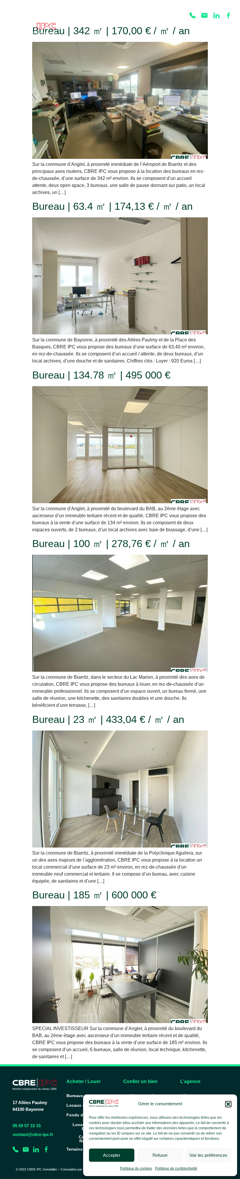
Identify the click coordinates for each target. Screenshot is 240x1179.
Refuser (160, 1155)
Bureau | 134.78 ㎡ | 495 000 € (101, 375)
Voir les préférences (208, 1155)
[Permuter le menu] (224, 27)
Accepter (111, 1155)
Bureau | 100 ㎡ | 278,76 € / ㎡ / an (111, 543)
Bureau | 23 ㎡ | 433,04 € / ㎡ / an (108, 719)
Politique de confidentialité (176, 1168)
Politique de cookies (136, 1168)
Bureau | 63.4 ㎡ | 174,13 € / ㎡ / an (112, 206)
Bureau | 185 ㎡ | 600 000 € (94, 894)
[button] (228, 1104)
